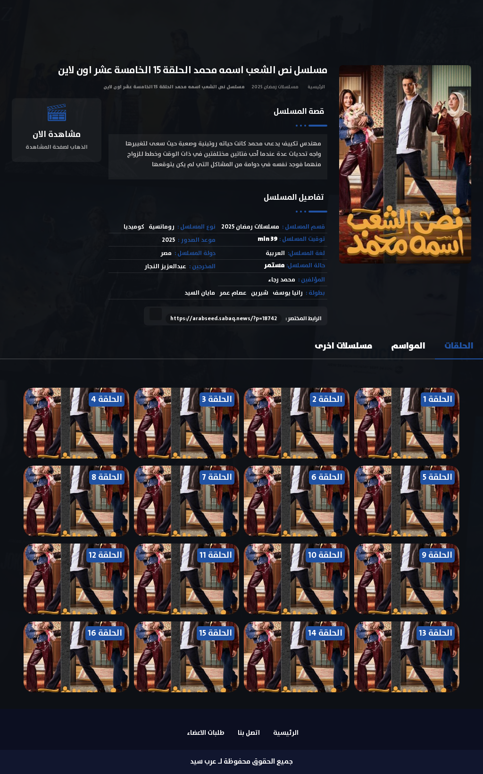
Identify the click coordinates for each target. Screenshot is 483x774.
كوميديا (134, 227)
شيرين (259, 293)
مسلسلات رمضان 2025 (275, 87)
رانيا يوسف (288, 293)
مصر (166, 253)
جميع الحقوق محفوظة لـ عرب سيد (241, 761)
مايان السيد (199, 293)
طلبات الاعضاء (206, 733)
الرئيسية (316, 87)
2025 (168, 240)
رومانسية (162, 227)
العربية (275, 253)
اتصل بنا (249, 733)
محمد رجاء (281, 280)
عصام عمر (233, 293)
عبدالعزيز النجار (165, 267)
